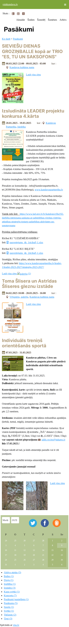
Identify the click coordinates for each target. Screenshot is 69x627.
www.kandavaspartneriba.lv (49, 189)
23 (62, 555)
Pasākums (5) (10, 603)
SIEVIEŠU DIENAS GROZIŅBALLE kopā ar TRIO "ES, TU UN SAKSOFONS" (32, 51)
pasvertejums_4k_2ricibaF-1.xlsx (26, 253)
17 (6, 555)
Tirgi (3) (8, 618)
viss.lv (16, 625)
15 (52, 550)
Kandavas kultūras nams (21, 67)
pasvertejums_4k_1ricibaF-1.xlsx (26, 242)
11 (15, 550)
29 (52, 560)
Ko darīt (6, 38)
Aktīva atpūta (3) (12, 572)
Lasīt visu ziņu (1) (16, 273)
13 (34, 550)
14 (43, 550)
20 (34, 555)
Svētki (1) (9, 611)
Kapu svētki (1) (12, 591)
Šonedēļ (41, 19)
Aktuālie (20, 19)
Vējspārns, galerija (18, 297)
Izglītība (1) (10, 584)
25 (15, 541)
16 (62, 550)
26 (25, 541)
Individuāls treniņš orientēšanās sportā (24, 343)
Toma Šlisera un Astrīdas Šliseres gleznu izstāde (29, 283)
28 (43, 541)
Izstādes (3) (9, 587)
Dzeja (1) (8, 580)
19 (25, 555)
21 (43, 555)
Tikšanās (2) (10, 614)
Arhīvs (63, 19)
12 (25, 550)
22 (52, 555)
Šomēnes (52, 19)
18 (15, 555)
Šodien (30, 19)
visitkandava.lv (10, 4)
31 (6, 565)
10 (6, 550)
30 (62, 560)
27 (34, 541)
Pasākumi (18, 38)
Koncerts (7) (10, 595)
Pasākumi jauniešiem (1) (16, 599)
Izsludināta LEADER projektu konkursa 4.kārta (33, 113)
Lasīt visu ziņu (33, 74)
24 (6, 541)
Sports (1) (9, 607)
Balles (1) (9, 576)
